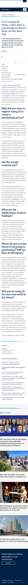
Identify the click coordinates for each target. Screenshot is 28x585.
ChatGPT (5, 91)
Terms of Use (18, 580)
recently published (13, 85)
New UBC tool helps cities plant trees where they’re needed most (12, 373)
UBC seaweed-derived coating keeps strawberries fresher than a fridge (12, 383)
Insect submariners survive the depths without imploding (13, 398)
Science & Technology (8, 14)
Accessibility (11, 582)
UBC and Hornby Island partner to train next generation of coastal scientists (13, 393)
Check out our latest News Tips (11, 364)
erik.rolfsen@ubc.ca (9, 353)
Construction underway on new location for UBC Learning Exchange (14, 540)
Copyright (4, 582)
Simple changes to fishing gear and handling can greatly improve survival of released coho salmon (13, 388)
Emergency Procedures (7, 580)
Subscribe (8, 563)
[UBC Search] (24, 2)
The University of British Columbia (10, 3)
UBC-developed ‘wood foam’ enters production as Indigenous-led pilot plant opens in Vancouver (13, 378)
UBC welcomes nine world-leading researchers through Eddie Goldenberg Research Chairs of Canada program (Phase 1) (13, 442)
